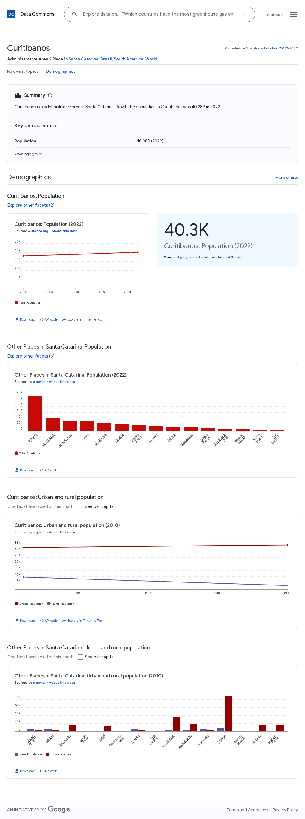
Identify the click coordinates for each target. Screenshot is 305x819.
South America (128, 59)
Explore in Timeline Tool (85, 319)
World (151, 59)
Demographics (61, 71)
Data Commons (37, 14)
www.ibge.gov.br (28, 154)
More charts (286, 177)
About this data (65, 231)
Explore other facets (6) (31, 356)
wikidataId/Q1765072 (279, 48)
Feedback (274, 14)
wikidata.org (38, 231)
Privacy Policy (285, 809)
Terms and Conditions (247, 809)
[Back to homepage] (11, 14)
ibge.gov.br (186, 257)
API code (51, 319)
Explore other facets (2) (31, 205)
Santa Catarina (83, 59)
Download (27, 319)
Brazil (106, 59)
